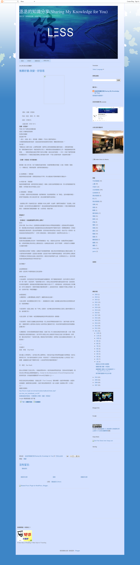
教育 (94, 219)
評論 (94, 222)
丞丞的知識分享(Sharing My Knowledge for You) (63, 11)
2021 (96, 305)
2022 (96, 302)
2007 (96, 385)
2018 (96, 312)
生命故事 (95, 192)
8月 (97, 343)
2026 (96, 294)
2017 (96, 315)
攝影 (94, 245)
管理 (94, 228)
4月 (97, 354)
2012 (96, 328)
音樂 (94, 204)
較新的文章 (24, 477)
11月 (98, 336)
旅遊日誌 (37, 61)
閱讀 (25, 459)
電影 (94, 225)
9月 (97, 341)
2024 (96, 297)
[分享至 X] (75, 456)
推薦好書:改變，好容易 (103, 366)
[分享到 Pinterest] (79, 456)
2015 (96, 320)
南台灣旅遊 (96, 201)
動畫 (94, 210)
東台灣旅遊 (96, 195)
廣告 (94, 231)
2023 (96, 299)
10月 (98, 338)
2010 (96, 377)
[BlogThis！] (73, 456)
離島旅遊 (95, 239)
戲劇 (94, 237)
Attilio (94, 248)
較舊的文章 (84, 477)
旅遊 (94, 207)
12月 (98, 333)
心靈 (94, 184)
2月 (97, 359)
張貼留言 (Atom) (56, 482)
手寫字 (29, 61)
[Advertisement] (107, 486)
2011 (96, 331)
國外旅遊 (95, 213)
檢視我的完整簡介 (98, 95)
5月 (97, 351)
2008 (96, 382)
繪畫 (94, 242)
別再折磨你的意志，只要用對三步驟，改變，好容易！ (35, 396)
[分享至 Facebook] (77, 456)
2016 (96, 318)
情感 (94, 216)
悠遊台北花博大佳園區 (102, 364)
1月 (97, 361)
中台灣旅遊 (96, 181)
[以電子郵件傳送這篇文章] (71, 456)
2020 (96, 307)
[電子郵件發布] (67, 456)
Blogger (77, 550)
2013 (96, 325)
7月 (97, 346)
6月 (97, 349)
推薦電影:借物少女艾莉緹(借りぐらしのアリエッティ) (105, 370)
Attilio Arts (46, 60)
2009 (96, 380)
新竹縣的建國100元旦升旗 (103, 373)
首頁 (22, 61)
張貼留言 (24, 468)
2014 (96, 323)
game (94, 251)
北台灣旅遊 (96, 190)
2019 (96, 310)
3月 (97, 356)
